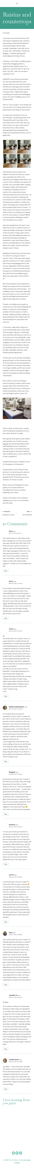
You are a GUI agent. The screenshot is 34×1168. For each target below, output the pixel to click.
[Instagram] (13, 1153)
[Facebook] (17, 1153)
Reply (5, 571)
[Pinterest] (20, 1153)
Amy (10, 932)
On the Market (27, 513)
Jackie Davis (14, 1059)
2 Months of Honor (8, 513)
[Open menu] (17, 3)
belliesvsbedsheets (16, 707)
